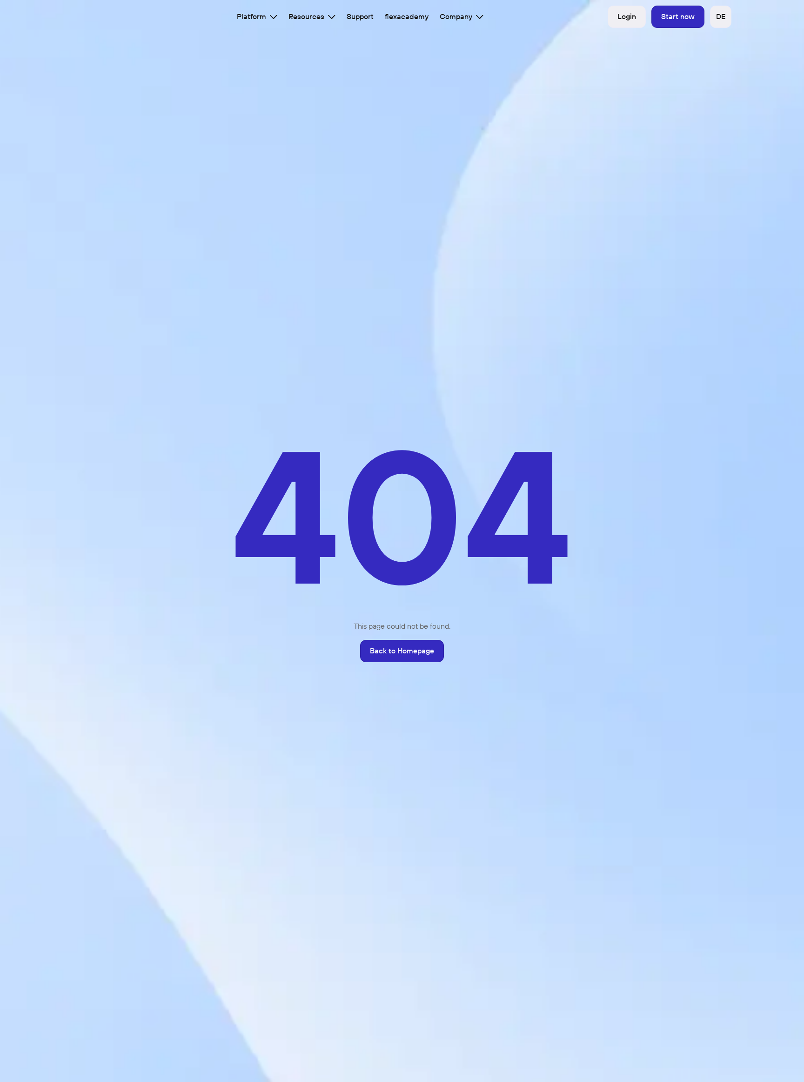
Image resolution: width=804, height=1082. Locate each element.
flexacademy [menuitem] (407, 16)
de (720, 16)
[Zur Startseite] (93, 16)
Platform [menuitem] (251, 16)
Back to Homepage (402, 650)
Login (626, 16)
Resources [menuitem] (306, 16)
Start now (678, 16)
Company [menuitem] (456, 16)
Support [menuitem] (360, 16)
